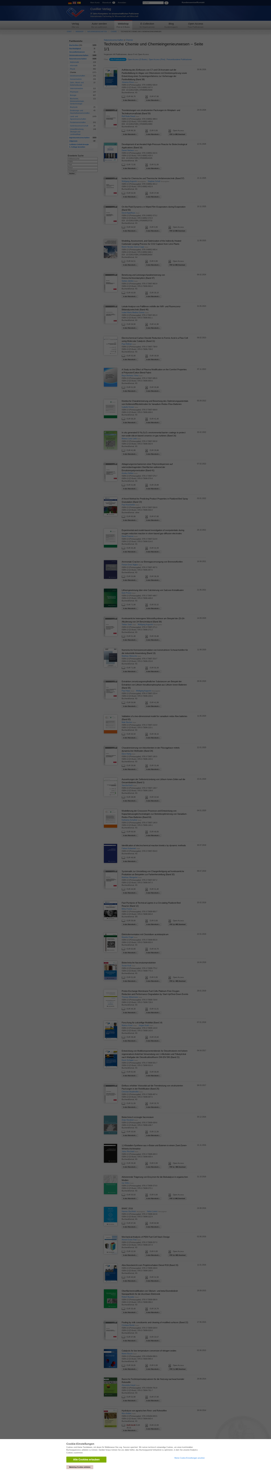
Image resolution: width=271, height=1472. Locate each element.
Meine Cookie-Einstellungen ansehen (189, 1458)
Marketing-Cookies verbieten (79, 1467)
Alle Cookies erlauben (86, 1459)
